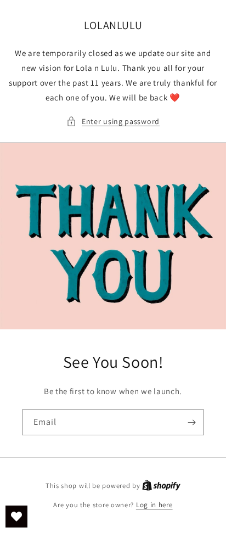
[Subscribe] (191, 422)
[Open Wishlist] (16, 517)
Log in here (154, 504)
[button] (113, 121)
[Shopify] (161, 485)
